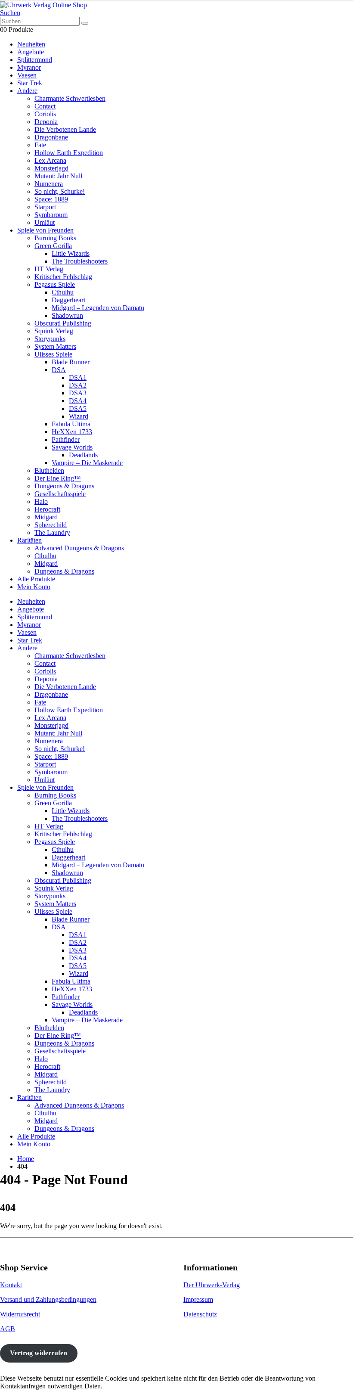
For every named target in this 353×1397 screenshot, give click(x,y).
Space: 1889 (51, 199)
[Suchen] (84, 23)
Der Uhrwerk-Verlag (211, 1284)
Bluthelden (49, 470)
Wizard (78, 416)
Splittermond (34, 59)
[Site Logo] (43, 5)
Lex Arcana (50, 160)
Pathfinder (66, 439)
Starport (45, 207)
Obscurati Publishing (62, 323)
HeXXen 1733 (72, 431)
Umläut (44, 222)
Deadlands (83, 455)
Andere (27, 90)
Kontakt (11, 1284)
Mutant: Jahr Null (58, 176)
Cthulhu (63, 292)
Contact (45, 106)
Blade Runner (71, 362)
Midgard (46, 517)
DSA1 (78, 377)
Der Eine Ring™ (57, 478)
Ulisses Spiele (53, 354)
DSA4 (78, 400)
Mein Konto (33, 586)
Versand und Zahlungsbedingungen (48, 1299)
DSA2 (78, 385)
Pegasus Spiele (54, 284)
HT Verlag (48, 269)
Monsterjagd (51, 168)
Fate (40, 145)
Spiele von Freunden (45, 230)
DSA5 (78, 408)
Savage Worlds (72, 447)
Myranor (29, 67)
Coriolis (45, 114)
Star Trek (29, 83)
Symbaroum (51, 214)
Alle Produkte (36, 579)
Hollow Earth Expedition (68, 152)
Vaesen (27, 75)
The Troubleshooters (80, 261)
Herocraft (47, 509)
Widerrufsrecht (20, 1314)
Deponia (46, 121)
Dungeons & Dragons (64, 486)
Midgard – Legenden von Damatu (98, 307)
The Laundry (52, 532)
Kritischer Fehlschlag (63, 276)
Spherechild (50, 524)
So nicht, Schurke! (59, 191)
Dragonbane (51, 137)
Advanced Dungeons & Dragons (79, 548)
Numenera (48, 183)
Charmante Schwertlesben (69, 98)
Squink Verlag (53, 331)
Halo (41, 501)
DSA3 (78, 393)
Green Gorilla (53, 245)
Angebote (30, 52)
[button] (10, 12)
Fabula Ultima (71, 424)
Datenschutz (200, 1314)
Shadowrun (67, 315)
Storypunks (49, 338)
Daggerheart (68, 300)
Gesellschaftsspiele (60, 493)
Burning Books (55, 238)
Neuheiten (31, 44)
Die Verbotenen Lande (65, 129)
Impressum (198, 1299)
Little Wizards (71, 253)
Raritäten (29, 540)
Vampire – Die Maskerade (87, 462)
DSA (59, 369)
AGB (7, 1328)
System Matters (55, 346)
